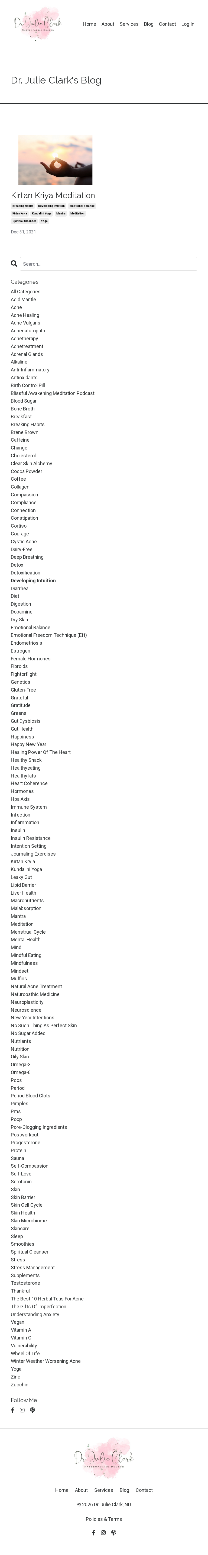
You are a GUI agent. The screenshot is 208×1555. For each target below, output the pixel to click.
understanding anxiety (35, 1314)
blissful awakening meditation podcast (53, 393)
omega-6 (21, 1072)
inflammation (25, 822)
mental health (26, 939)
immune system (29, 807)
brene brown (24, 432)
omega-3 (21, 1064)
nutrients (21, 1041)
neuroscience (26, 1010)
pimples (19, 1103)
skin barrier (23, 1197)
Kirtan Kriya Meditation (53, 195)
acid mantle (23, 299)
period (18, 1088)
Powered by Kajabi (104, 1541)
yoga (44, 221)
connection (23, 510)
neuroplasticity (27, 1002)
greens (19, 713)
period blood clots (30, 1095)
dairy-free (21, 549)
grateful (19, 698)
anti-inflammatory (30, 369)
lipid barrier (23, 885)
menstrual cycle (28, 932)
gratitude (21, 705)
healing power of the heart (41, 752)
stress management (33, 1267)
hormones (22, 791)
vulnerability (24, 1345)
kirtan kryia (19, 213)
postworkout (24, 1135)
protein (18, 1150)
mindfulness (24, 963)
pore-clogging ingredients (39, 1127)
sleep (17, 1236)
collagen (20, 487)
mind (16, 947)
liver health (23, 893)
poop (16, 1119)
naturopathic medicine (35, 994)
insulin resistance (31, 838)
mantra (61, 213)
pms (16, 1111)
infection (20, 815)
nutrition (20, 1049)
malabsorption (26, 908)
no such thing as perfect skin (44, 1025)
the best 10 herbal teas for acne (47, 1299)
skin (15, 1189)
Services (129, 24)
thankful (20, 1291)
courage (20, 533)
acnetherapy (24, 338)
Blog (149, 24)
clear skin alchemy (31, 463)
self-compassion (29, 1166)
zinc (15, 1377)
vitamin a (21, 1330)
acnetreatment (27, 346)
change (19, 448)
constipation (24, 518)
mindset (19, 971)
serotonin (21, 1181)
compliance (24, 502)
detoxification (25, 573)
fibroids (19, 666)
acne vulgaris (25, 323)
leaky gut (21, 877)
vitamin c (21, 1338)
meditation (77, 213)
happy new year (28, 744)
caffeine (20, 440)
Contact (167, 24)
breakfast (21, 416)
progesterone (25, 1142)
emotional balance (82, 205)
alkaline (19, 362)
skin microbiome (29, 1220)
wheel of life (25, 1353)
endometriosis (26, 643)
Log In (187, 24)
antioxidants (24, 377)
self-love (21, 1174)
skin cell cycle (27, 1205)
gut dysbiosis (26, 721)
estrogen (20, 651)
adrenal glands (27, 354)
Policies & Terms (104, 1519)
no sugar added (28, 1033)
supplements (25, 1275)
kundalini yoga (41, 213)
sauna (17, 1158)
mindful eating (26, 955)
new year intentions (32, 1017)
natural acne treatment (36, 986)
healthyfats (23, 776)
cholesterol (23, 455)
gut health (22, 729)
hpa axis (20, 799)
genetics (20, 682)
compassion (24, 494)
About (108, 24)
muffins (19, 978)
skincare (20, 1228)
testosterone (25, 1283)
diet (15, 596)
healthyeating (26, 768)
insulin (18, 830)
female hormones (31, 658)
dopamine (21, 612)
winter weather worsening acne (46, 1361)
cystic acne (24, 541)
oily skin (20, 1056)
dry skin (19, 619)
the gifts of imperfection (38, 1306)
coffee (18, 479)
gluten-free (23, 690)
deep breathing (27, 557)
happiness (22, 737)
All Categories (26, 291)
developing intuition (51, 205)
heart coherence (29, 783)
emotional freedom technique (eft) (49, 635)
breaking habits (22, 205)
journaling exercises (33, 854)
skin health (23, 1213)
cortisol (19, 526)
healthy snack (26, 760)
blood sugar (24, 401)
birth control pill (28, 385)
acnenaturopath (28, 330)
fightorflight (24, 674)
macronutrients (27, 900)
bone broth (23, 409)
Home (89, 24)
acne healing (25, 315)
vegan (17, 1322)
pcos (16, 1080)
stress (18, 1259)
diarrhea (19, 588)
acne (16, 307)
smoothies (22, 1244)
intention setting (29, 846)
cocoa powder (26, 471)
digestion (21, 604)
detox (17, 565)
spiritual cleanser (24, 221)
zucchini (20, 1384)
